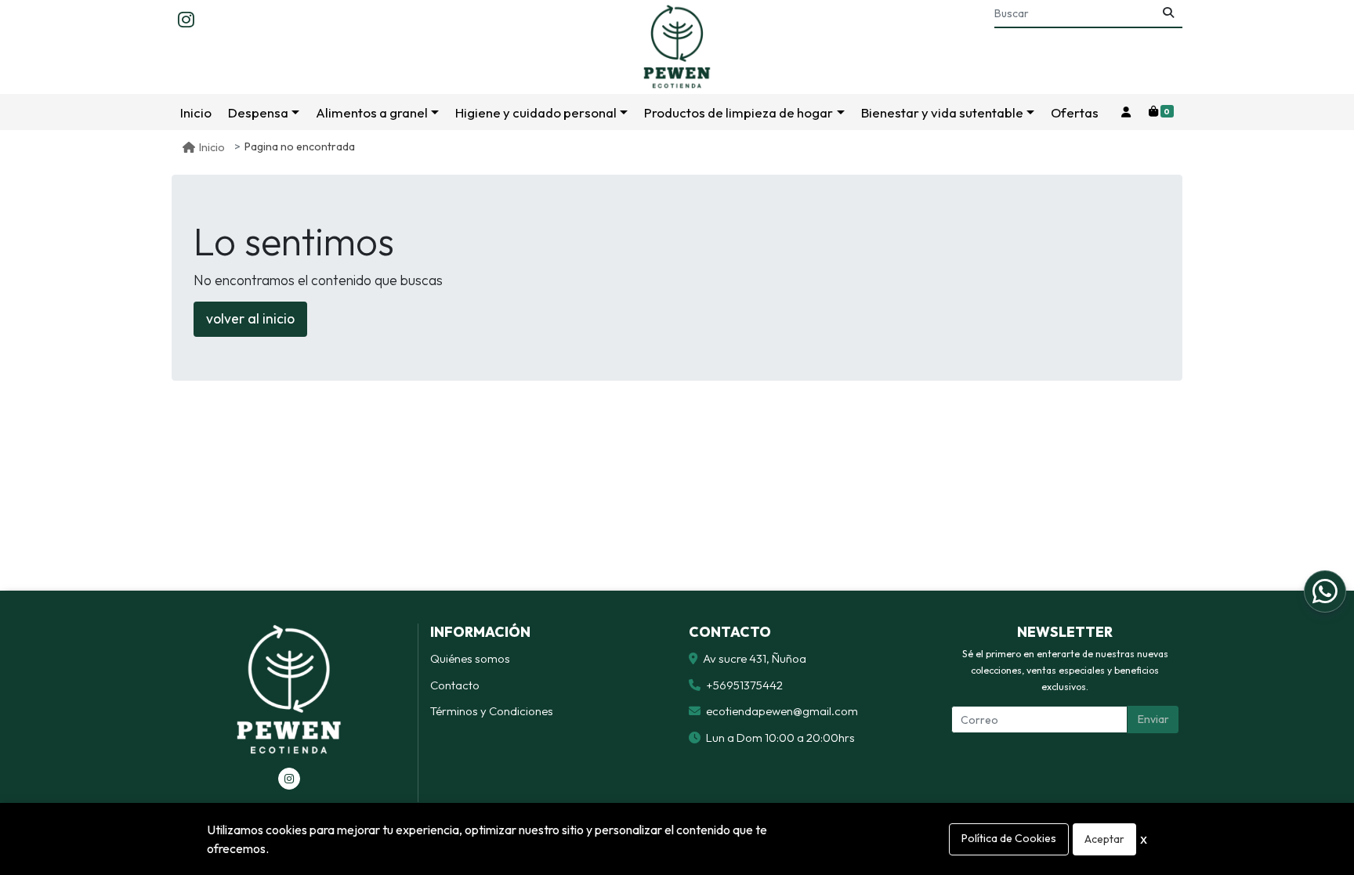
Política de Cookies (1008, 838)
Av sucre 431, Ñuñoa (754, 658)
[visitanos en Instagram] (186, 20)
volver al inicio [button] (250, 318)
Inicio (196, 112)
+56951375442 (744, 685)
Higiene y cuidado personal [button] (536, 112)
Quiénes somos (470, 658)
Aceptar (1104, 839)
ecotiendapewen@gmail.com (782, 710)
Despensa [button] (258, 112)
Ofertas (1075, 112)
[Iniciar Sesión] (1125, 112)
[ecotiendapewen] (677, 47)
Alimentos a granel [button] (372, 112)
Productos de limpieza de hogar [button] (738, 112)
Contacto (455, 685)
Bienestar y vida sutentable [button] (942, 112)
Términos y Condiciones (491, 710)
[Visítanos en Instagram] (289, 779)
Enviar (1153, 719)
